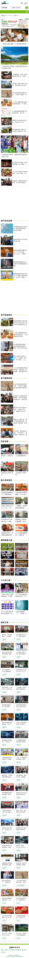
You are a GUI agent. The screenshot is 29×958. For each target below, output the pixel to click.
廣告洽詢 (3, 952)
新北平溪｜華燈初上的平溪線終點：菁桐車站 (21, 935)
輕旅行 (4, 903)
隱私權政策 (18, 950)
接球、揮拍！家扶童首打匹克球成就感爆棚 (21, 812)
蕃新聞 (4, 639)
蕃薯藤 (5, 3)
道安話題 (4, 441)
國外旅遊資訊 (6, 480)
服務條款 (12, 950)
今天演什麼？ (6, 580)
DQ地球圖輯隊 (20, 885)
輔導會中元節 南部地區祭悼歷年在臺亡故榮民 (21, 794)
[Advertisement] (14, 203)
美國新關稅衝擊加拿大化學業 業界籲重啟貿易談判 (21, 706)
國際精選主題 (6, 540)
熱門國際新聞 (6, 378)
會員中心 (7, 950)
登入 (22, 3)
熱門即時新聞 (6, 221)
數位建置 (24, 950)
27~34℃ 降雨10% (12, 15)
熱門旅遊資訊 (6, 315)
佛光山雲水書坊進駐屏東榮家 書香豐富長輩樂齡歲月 (7, 653)
